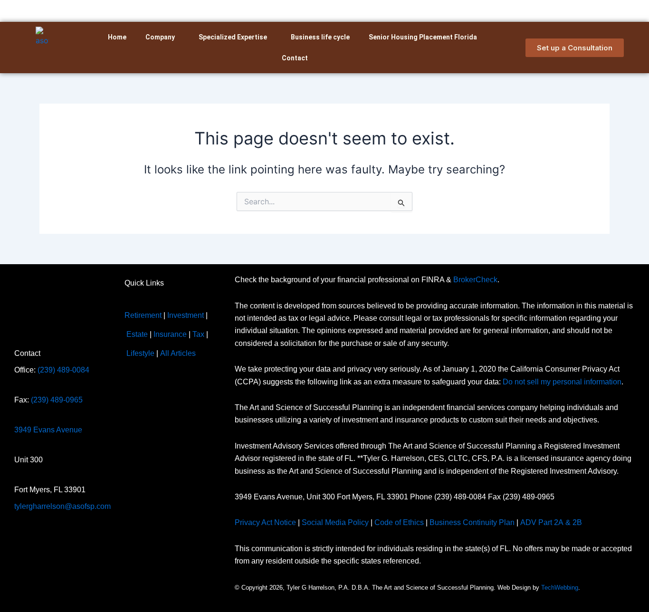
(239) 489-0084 (63, 370)
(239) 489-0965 (57, 400)
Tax (198, 334)
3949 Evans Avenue (48, 430)
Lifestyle (140, 353)
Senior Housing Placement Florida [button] (423, 37)
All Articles (178, 353)
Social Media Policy (335, 522)
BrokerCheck (475, 280)
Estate (137, 334)
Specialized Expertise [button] (233, 37)
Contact (295, 58)
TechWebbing (559, 587)
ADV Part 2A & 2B (552, 522)
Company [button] (160, 37)
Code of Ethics (399, 522)
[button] (162, 37)
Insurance (170, 334)
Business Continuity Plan (472, 522)
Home (117, 37)
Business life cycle (320, 37)
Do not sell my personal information (562, 382)
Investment (185, 315)
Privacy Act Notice (265, 522)
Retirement (143, 315)
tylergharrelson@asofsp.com (62, 506)
